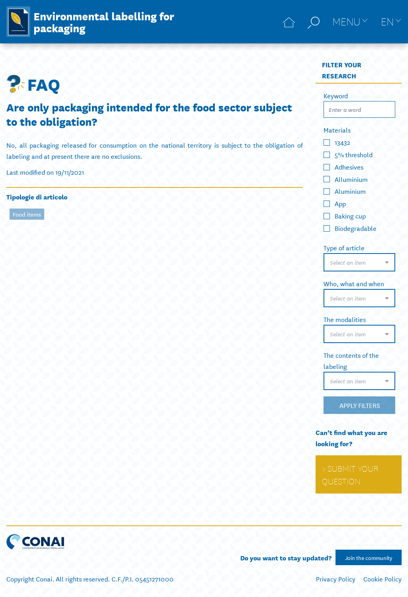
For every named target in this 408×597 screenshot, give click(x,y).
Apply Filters (359, 405)
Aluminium (350, 191)
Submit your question (350, 474)
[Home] (289, 21)
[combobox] (359, 262)
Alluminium (351, 178)
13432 (342, 142)
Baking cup (350, 215)
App (340, 203)
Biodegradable (356, 228)
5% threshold (354, 154)
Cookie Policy (382, 578)
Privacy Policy (335, 578)
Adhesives (349, 167)
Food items (27, 214)
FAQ (43, 83)
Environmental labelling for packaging (103, 21)
